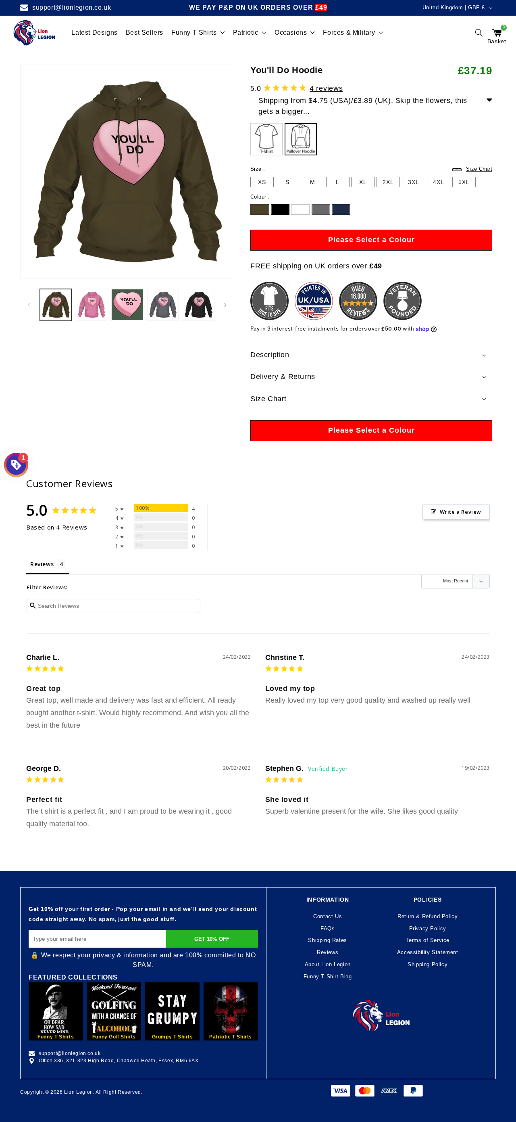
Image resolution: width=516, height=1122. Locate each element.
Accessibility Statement (427, 952)
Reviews (327, 952)
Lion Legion (78, 1092)
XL (363, 183)
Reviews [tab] (42, 564)
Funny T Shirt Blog (328, 976)
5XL (464, 183)
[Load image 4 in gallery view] (163, 305)
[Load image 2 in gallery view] (92, 305)
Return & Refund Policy (427, 916)
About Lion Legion (328, 964)
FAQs (327, 928)
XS (262, 182)
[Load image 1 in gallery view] (56, 305)
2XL (388, 183)
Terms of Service (427, 940)
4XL (438, 183)
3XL (413, 183)
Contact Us (327, 916)
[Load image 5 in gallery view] (198, 305)
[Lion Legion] (34, 33)
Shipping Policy (427, 964)
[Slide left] (29, 305)
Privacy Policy (427, 928)
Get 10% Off (211, 939)
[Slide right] (225, 305)
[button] (479, 33)
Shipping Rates (327, 940)
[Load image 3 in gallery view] (127, 305)
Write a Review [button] (460, 511)
